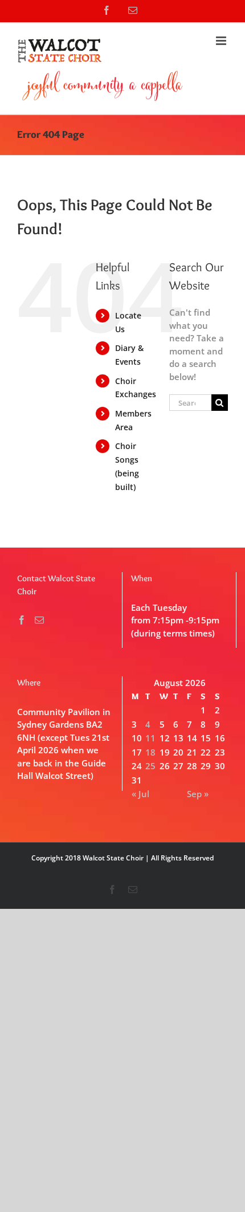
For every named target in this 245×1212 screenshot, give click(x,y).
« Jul (140, 793)
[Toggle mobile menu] (222, 41)
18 (150, 752)
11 (150, 738)
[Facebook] (21, 620)
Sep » (198, 793)
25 (150, 766)
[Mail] (39, 620)
